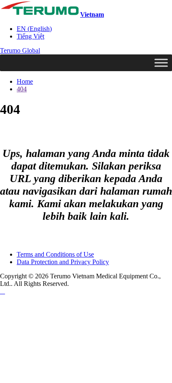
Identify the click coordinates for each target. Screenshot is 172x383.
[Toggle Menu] (161, 63)
